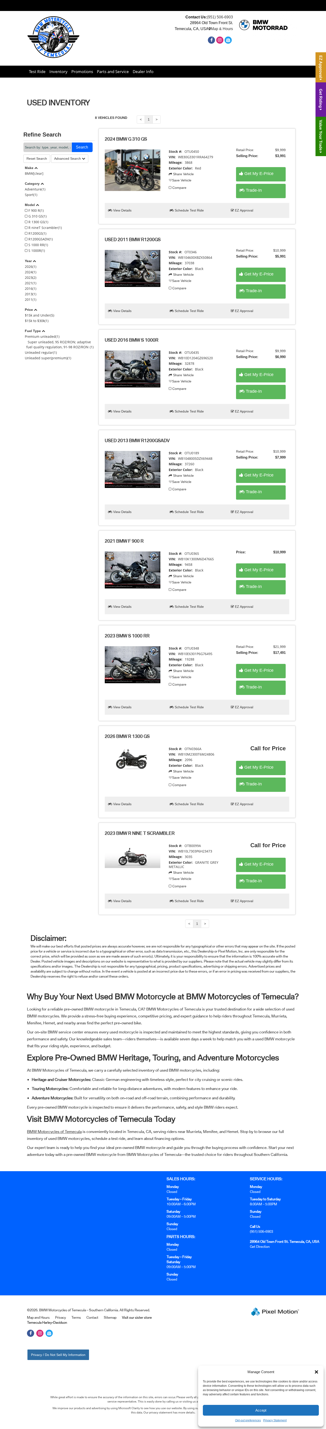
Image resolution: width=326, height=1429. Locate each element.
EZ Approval (243, 210)
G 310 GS (37, 216)
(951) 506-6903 (220, 17)
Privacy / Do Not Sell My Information (58, 1355)
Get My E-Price (258, 173)
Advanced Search (68, 158)
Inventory (58, 71)
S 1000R (36, 250)
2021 (30, 283)
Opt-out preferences (248, 1420)
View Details (121, 210)
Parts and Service (113, 71)
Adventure (35, 189)
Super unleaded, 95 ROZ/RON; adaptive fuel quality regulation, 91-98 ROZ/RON (60, 344)
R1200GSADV (40, 239)
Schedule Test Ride (189, 210)
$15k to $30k (36, 320)
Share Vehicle (183, 174)
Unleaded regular (41, 352)
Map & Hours (222, 29)
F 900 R (35, 210)
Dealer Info (143, 71)
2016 (30, 288)
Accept (260, 1410)
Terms (76, 1317)
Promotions (82, 71)
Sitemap (110, 1317)
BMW (34, 173)
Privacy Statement (275, 1420)
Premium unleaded (42, 336)
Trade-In (253, 190)
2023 (30, 277)
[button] (316, 1372)
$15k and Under (39, 315)
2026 (30, 266)
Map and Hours (38, 1317)
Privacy (60, 1317)
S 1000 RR (37, 245)
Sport (31, 194)
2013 (30, 294)
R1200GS (36, 233)
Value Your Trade (321, 136)
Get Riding (321, 99)
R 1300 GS (37, 222)
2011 (30, 299)
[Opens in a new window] (212, 40)
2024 (30, 272)
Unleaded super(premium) (48, 358)
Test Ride (37, 71)
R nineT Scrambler (44, 227)
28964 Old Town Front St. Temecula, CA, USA (284, 1241)
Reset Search (36, 158)
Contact (92, 1317)
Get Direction (260, 1246)
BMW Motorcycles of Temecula (54, 1131)
